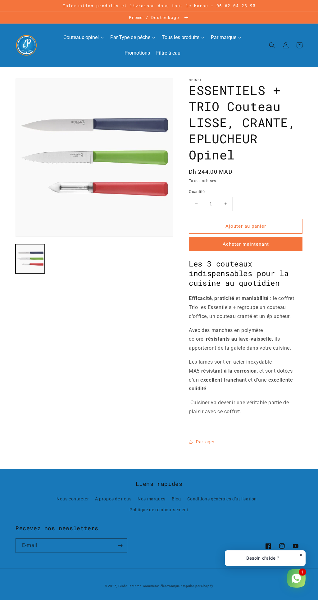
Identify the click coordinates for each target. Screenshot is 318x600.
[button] (272, 45)
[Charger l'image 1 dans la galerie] (30, 258)
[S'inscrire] (120, 545)
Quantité (197, 191)
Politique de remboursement (159, 509)
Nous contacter (73, 498)
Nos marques (152, 498)
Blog (176, 498)
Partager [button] (205, 441)
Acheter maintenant (246, 244)
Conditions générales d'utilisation (222, 498)
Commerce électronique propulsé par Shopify (178, 586)
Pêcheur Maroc (130, 586)
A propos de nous (113, 498)
